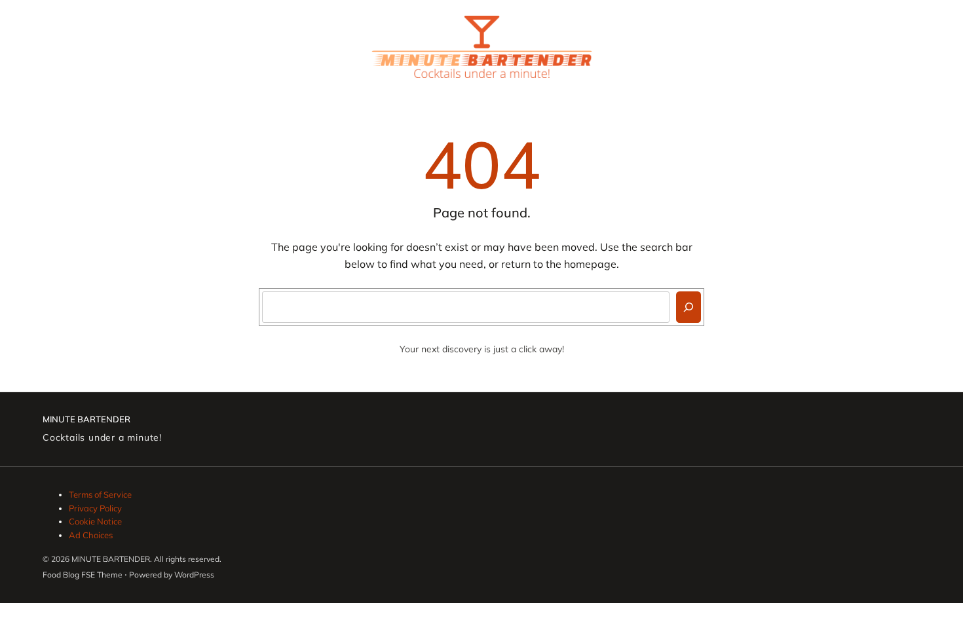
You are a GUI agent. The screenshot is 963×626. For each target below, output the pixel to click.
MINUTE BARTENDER (86, 419)
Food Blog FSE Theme (83, 575)
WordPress (194, 575)
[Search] (688, 307)
